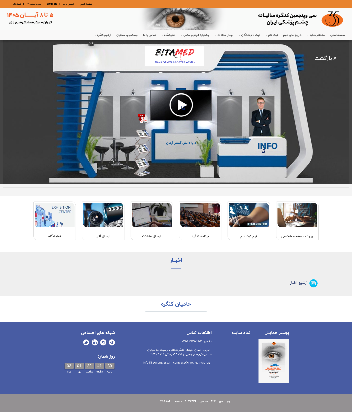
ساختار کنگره (317, 35)
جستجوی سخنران (127, 35)
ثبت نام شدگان (250, 35)
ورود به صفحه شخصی (297, 236)
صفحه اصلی (86, 4)
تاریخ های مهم (292, 35)
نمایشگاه (169, 35)
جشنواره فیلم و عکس (196, 35)
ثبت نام (17, 4)
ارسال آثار (103, 236)
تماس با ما (68, 4)
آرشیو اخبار (299, 282)
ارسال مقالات (225, 35)
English (52, 4)
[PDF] (143, 130)
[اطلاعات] (262, 147)
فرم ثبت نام (248, 236)
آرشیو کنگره (104, 35)
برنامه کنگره (200, 236)
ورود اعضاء (35, 4)
